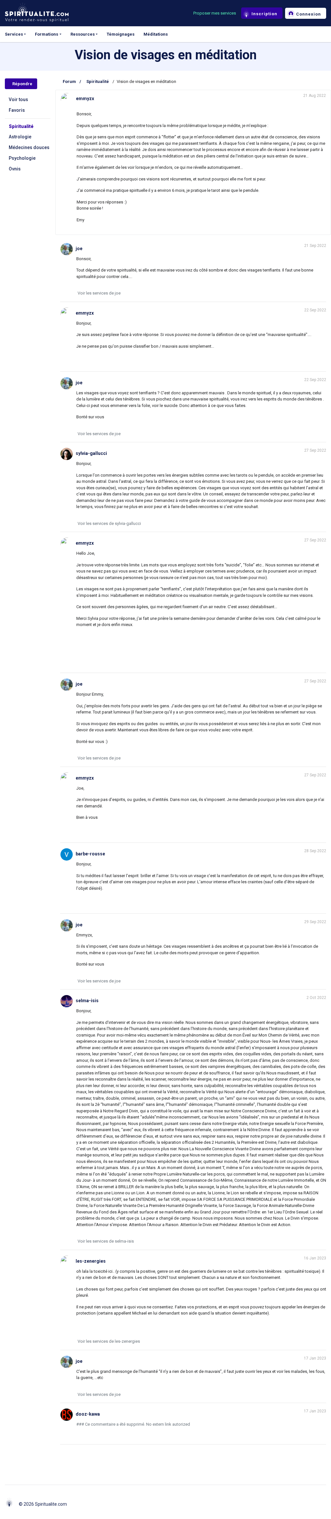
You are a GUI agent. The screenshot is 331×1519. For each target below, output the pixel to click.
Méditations (156, 34)
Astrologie (20, 136)
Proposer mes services (214, 13)
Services (14, 34)
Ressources (82, 34)
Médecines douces (29, 147)
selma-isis (87, 1000)
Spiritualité (21, 126)
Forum (69, 81)
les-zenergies (91, 1261)
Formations (46, 34)
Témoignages (120, 34)
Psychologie (22, 158)
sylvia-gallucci (91, 453)
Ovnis (15, 168)
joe (79, 248)
